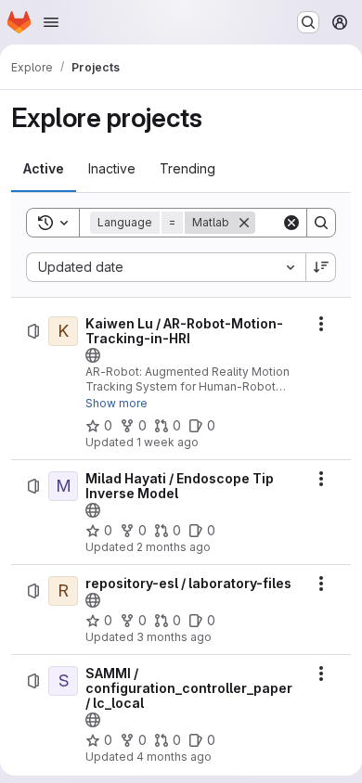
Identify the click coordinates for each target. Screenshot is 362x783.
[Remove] (244, 223)
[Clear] (291, 223)
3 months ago (174, 637)
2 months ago (173, 547)
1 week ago (167, 442)
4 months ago (174, 757)
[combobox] (165, 267)
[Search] (321, 222)
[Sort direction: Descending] (321, 267)
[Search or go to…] (308, 22)
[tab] (43, 169)
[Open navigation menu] (51, 22)
